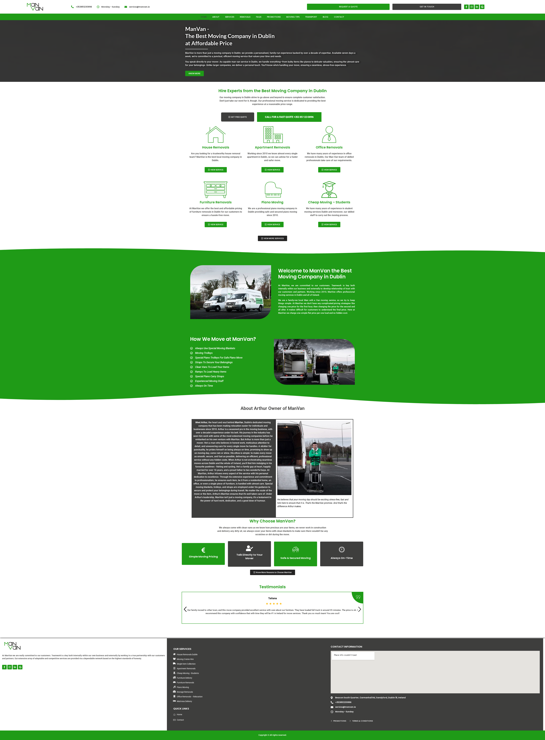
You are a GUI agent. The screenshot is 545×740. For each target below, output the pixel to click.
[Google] (482, 7)
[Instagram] (471, 7)
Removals (245, 16)
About (215, 16)
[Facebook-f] (466, 7)
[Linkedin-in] (477, 7)
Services (229, 16)
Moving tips (292, 16)
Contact (339, 16)
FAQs (258, 16)
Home (204, 16)
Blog (325, 16)
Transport (311, 16)
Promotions (274, 16)
